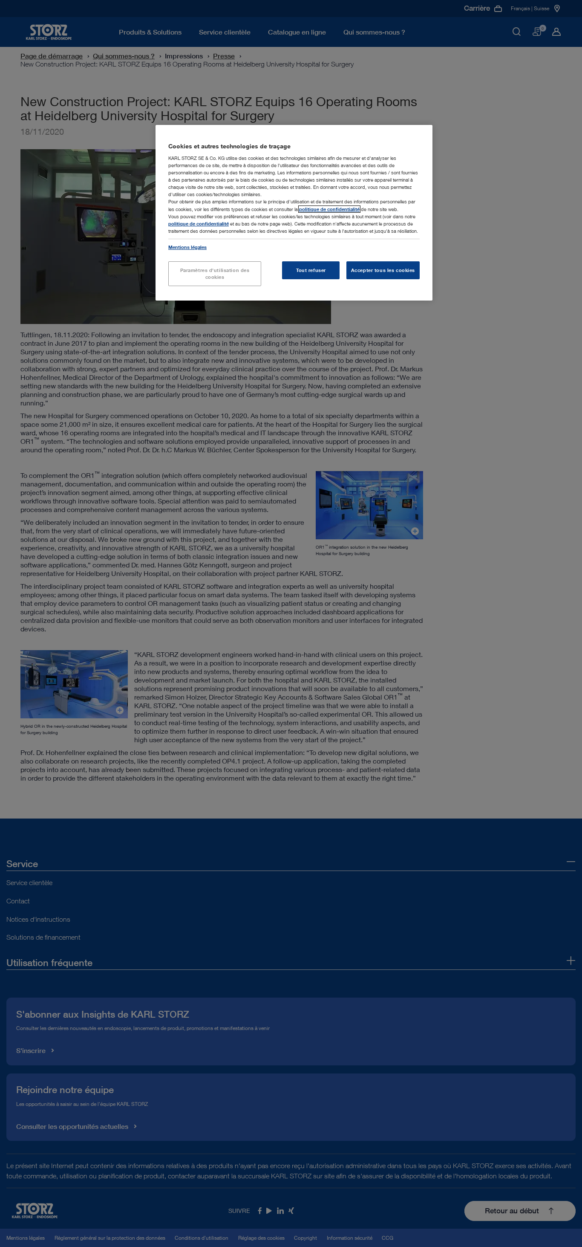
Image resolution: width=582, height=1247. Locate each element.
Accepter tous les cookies (383, 270)
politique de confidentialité (329, 209)
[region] (294, 213)
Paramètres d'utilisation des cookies (215, 273)
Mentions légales (187, 247)
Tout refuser (311, 270)
